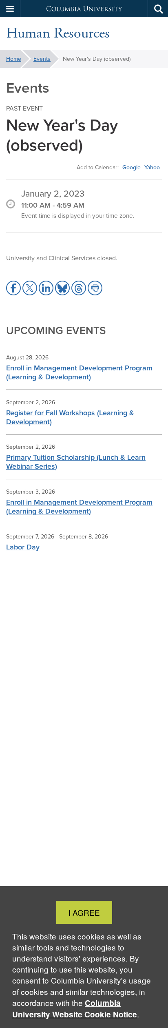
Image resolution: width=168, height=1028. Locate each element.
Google (131, 167)
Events (42, 59)
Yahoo (152, 167)
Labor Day (23, 547)
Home (13, 59)
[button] (10, 8)
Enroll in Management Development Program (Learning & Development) (79, 372)
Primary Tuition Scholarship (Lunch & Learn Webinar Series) (76, 461)
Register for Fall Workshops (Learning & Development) (70, 417)
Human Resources (58, 33)
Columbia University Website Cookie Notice (74, 1008)
